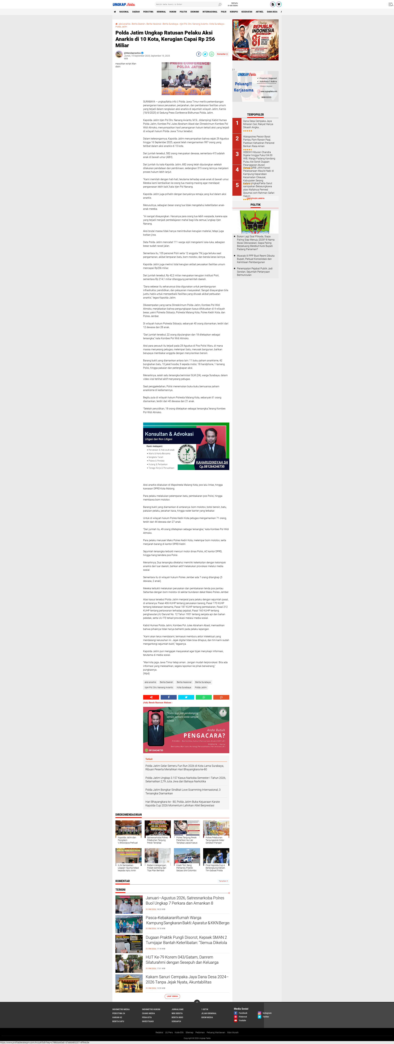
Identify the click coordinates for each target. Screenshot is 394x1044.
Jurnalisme (177, 1009)
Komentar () (222, 54)
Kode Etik (179, 1032)
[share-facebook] (198, 54)
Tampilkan (223, 881)
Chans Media (148, 1013)
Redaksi (159, 1032)
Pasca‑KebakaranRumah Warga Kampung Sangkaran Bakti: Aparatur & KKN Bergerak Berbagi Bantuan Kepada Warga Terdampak (187, 920)
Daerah (136, 11)
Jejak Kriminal (209, 1013)
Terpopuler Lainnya (255, 198)
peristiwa (148, 11)
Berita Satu (118, 1021)
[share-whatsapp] (211, 54)
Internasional (210, 11)
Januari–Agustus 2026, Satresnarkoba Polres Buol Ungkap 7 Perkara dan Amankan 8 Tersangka (185, 903)
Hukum (172, 11)
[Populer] (278, 4)
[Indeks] (272, 4)
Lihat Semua (172, 996)
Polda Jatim (121, 26)
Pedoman (200, 1032)
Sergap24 (176, 1021)
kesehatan (246, 11)
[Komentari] (221, 697)
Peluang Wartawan (216, 1032)
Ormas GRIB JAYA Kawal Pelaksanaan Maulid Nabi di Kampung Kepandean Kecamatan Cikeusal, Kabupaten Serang (258, 174)
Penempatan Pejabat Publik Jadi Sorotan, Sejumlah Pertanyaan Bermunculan (255, 271)
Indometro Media (121, 1009)
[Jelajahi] (390, 4)
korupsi (234, 11)
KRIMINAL (161, 11)
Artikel (259, 11)
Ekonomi (195, 11)
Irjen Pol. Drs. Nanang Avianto (194, 24)
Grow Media (207, 1017)
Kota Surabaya (216, 24)
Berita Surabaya (170, 24)
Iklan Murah (233, 1032)
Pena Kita (147, 1017)
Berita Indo (177, 1017)
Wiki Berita (177, 1013)
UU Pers (169, 1032)
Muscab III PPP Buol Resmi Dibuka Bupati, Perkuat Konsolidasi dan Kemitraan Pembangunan (256, 259)
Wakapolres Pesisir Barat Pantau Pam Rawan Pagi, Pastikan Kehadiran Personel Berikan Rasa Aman (258, 141)
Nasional (124, 11)
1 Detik (204, 1009)
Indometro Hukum (151, 1009)
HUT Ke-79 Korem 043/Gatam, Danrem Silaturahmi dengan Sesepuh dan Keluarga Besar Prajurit (182, 962)
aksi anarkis (124, 24)
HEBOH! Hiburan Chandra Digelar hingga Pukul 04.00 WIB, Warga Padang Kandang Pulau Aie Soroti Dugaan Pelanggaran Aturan (259, 158)
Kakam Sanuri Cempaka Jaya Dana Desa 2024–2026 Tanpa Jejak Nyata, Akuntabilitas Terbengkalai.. (187, 982)
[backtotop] (197, 1003)
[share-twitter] (205, 54)
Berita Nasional (154, 24)
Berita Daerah (138, 24)
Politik (183, 11)
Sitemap (189, 1032)
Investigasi (148, 1021)
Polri (223, 11)
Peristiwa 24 (118, 1013)
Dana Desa (272, 11)
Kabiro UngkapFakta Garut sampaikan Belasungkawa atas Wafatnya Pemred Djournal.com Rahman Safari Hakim (258, 190)
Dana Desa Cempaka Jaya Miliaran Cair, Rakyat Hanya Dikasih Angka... (258, 124)
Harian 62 (117, 1017)
